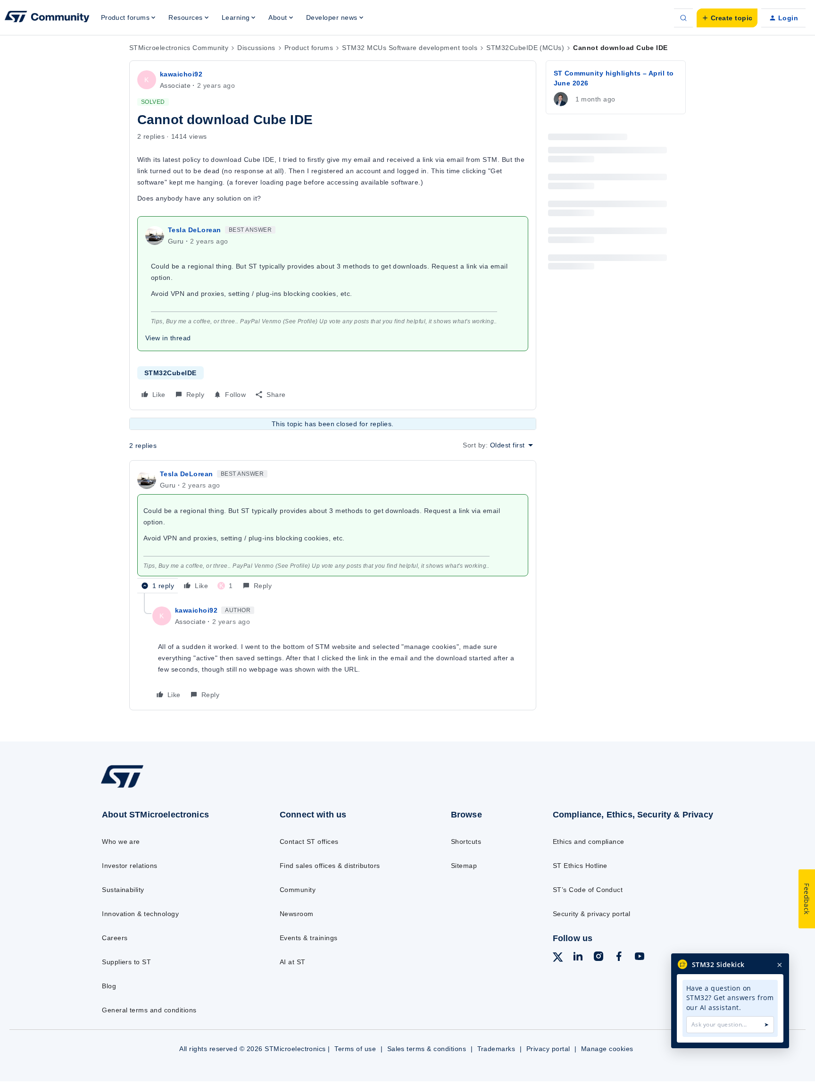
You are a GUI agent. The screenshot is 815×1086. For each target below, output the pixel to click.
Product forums (308, 47)
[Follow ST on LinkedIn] (577, 958)
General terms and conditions (149, 1010)
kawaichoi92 (181, 74)
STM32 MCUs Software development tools (409, 47)
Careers (114, 938)
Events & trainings (309, 938)
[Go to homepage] (170, 787)
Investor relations (130, 865)
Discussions (256, 47)
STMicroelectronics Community (178, 47)
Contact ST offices (309, 841)
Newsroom (297, 914)
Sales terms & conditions (426, 1048)
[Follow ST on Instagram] (598, 958)
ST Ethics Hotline (580, 865)
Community (298, 889)
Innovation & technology (140, 914)
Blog (109, 986)
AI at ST (293, 962)
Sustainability (123, 889)
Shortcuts (466, 841)
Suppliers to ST (126, 962)
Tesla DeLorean (194, 230)
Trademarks (496, 1048)
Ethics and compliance (588, 841)
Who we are (121, 841)
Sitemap (464, 865)
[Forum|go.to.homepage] (47, 18)
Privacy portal (548, 1048)
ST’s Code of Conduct (588, 889)
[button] (727, 17)
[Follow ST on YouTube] (639, 958)
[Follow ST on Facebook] (618, 958)
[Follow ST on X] (558, 958)
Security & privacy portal (592, 914)
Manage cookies (607, 1048)
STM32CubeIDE (170, 373)
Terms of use (355, 1048)
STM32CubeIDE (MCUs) (525, 47)
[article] (332, 530)
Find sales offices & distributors (330, 865)
